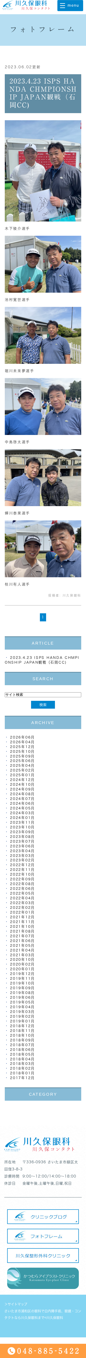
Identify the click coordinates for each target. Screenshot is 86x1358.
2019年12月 (22, 973)
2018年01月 (22, 1073)
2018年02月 (22, 1068)
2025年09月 (22, 756)
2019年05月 (22, 1002)
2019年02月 (22, 1016)
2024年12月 (22, 779)
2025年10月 (22, 751)
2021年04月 (22, 950)
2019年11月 (22, 978)
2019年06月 (22, 997)
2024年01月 (22, 817)
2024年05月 (22, 808)
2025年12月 (22, 746)
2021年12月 (22, 917)
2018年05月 (22, 1054)
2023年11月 (22, 822)
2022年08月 (22, 884)
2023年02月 (22, 860)
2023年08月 (22, 836)
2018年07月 (22, 1045)
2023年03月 (22, 855)
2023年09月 (22, 832)
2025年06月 (22, 760)
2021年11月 (22, 922)
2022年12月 (22, 865)
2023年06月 (22, 846)
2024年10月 (22, 784)
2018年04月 (22, 1059)
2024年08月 (22, 794)
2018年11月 (22, 1030)
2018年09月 (22, 1040)
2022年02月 (22, 907)
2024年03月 (22, 813)
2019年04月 (22, 1007)
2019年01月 (22, 1021)
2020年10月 (22, 959)
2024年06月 (22, 803)
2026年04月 (22, 742)
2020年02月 (22, 964)
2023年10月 (22, 827)
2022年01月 (22, 912)
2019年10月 (22, 983)
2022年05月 (22, 893)
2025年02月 (22, 770)
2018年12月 (22, 1026)
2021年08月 (22, 931)
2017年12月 (22, 1078)
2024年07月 (22, 798)
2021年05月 (22, 945)
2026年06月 (22, 737)
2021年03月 (22, 955)
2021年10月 (22, 926)
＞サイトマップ (15, 1304)
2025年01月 (22, 775)
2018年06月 (22, 1049)
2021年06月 (22, 940)
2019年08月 (22, 992)
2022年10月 (22, 874)
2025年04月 (22, 765)
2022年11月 (22, 869)
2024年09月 (22, 789)
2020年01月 (22, 969)
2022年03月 (22, 903)
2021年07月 (22, 936)
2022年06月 (22, 888)
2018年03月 (22, 1063)
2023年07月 (22, 841)
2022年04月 (22, 898)
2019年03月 (22, 1011)
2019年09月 (22, 988)
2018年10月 (22, 1035)
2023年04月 (22, 851)
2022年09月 (22, 879)
